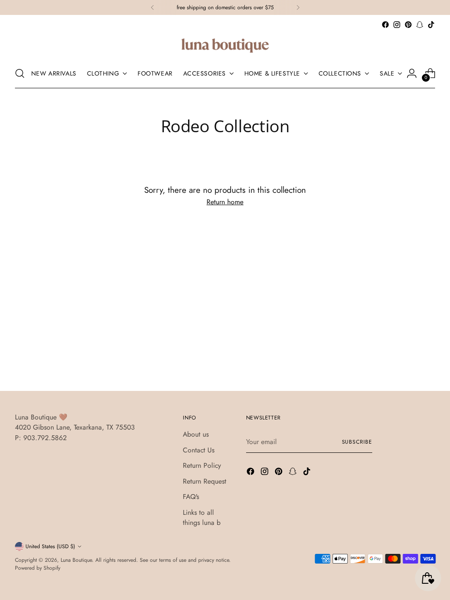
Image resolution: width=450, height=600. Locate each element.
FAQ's (191, 497)
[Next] (298, 7)
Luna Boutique (76, 560)
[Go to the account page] (412, 73)
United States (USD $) (50, 546)
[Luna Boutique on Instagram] (397, 25)
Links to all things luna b (202, 517)
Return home (225, 202)
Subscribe (357, 442)
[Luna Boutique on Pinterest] (408, 25)
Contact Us (198, 450)
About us (196, 434)
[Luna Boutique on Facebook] (385, 25)
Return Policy (202, 465)
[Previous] (152, 7)
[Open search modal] (20, 73)
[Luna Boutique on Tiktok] (431, 25)
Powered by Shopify (37, 568)
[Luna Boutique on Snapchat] (420, 25)
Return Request (204, 481)
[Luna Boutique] (225, 44)
